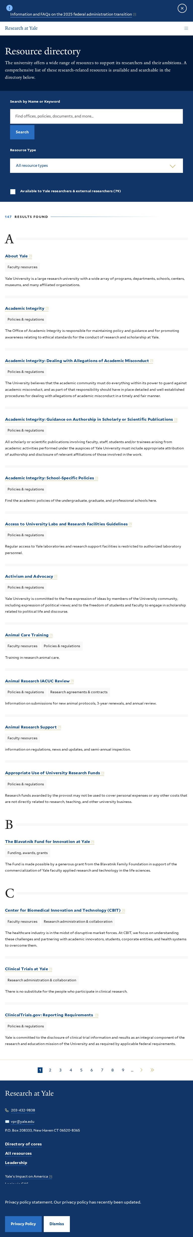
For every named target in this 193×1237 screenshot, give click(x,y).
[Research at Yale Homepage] (21, 28)
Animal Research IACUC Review (37, 681)
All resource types (32, 165)
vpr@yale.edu (22, 1121)
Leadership (16, 1162)
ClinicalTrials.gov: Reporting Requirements (49, 1015)
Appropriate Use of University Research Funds (52, 772)
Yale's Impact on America (26, 1176)
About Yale (16, 256)
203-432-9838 (23, 1110)
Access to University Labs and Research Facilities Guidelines (66, 524)
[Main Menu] (186, 28)
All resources (18, 1153)
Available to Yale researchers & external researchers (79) (70, 191)
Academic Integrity (24, 308)
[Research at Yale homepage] (29, 1096)
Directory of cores (23, 1144)
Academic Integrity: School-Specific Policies (49, 478)
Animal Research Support (31, 727)
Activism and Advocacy (29, 576)
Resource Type (23, 150)
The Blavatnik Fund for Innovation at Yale (47, 841)
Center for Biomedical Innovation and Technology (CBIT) (63, 910)
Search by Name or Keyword (35, 101)
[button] (57, 1224)
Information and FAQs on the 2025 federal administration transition (71, 14)
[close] (182, 8)
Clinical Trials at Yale (26, 969)
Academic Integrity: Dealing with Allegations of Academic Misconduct (77, 360)
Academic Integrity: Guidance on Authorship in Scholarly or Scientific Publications (89, 419)
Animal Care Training (27, 635)
